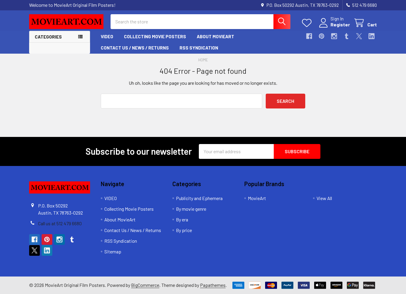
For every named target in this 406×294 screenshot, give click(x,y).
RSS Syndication (199, 47)
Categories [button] (48, 36)
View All (324, 198)
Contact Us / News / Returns (135, 47)
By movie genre (191, 209)
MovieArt (257, 198)
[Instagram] (334, 36)
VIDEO (107, 36)
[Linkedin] (371, 36)
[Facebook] (309, 36)
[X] (359, 36)
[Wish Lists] (308, 23)
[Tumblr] (346, 36)
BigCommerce (145, 285)
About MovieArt (215, 36)
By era (182, 219)
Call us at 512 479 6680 (60, 223)
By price (184, 230)
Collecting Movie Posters (155, 36)
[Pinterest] (321, 36)
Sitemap (112, 251)
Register (340, 24)
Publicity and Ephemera (199, 198)
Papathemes (213, 285)
